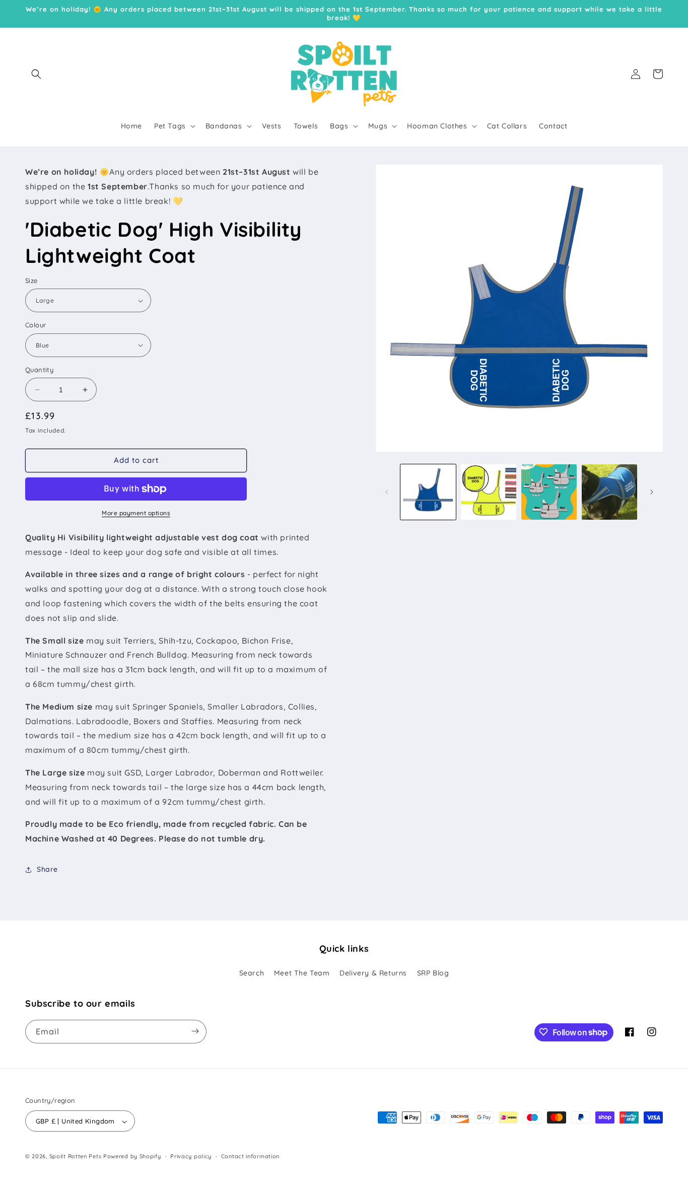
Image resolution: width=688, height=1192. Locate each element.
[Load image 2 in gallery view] (488, 492)
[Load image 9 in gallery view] (609, 492)
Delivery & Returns (373, 973)
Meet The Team (302, 973)
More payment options (136, 513)
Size (31, 280)
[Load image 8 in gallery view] (549, 492)
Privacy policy (191, 1156)
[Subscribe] (195, 1031)
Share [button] (47, 869)
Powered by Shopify (132, 1156)
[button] (36, 74)
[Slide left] (387, 492)
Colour (35, 325)
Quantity (39, 370)
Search (251, 973)
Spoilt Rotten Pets (75, 1156)
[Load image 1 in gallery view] (428, 492)
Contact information (250, 1156)
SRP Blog (433, 973)
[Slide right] (652, 492)
